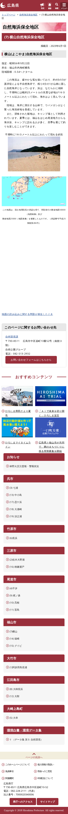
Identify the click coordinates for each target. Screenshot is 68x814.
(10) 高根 (14, 602)
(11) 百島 (14, 609)
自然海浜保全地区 (28, 14)
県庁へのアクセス (23, 801)
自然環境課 (11, 336)
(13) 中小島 (16, 495)
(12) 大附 (14, 696)
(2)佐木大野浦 (17, 559)
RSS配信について (45, 778)
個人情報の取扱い (45, 764)
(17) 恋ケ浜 (16, 502)
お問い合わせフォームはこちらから (31, 359)
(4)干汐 (13, 588)
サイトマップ (47, 801)
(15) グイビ (16, 645)
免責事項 (9, 771)
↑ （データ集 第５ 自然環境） (26, 739)
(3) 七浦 (14, 487)
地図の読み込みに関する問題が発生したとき (27, 314)
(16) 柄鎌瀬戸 (17, 566)
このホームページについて (17, 764)
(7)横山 (13, 631)
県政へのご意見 (44, 771)
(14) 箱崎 (14, 638)
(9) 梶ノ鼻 (15, 595)
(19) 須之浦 (16, 516)
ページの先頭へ (34, 757)
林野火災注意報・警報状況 (24, 466)
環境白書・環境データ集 (24, 730)
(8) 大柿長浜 (16, 689)
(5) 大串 (14, 717)
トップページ (8, 14)
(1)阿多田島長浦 (18, 667)
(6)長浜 (13, 538)
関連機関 (9, 778)
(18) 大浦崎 (16, 509)
